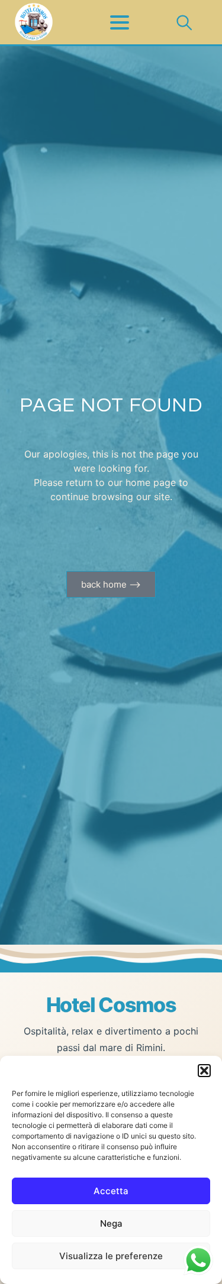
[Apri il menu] (111, 22)
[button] (204, 1071)
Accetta (111, 1191)
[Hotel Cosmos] (33, 22)
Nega (111, 1223)
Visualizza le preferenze (111, 1256)
